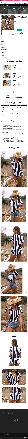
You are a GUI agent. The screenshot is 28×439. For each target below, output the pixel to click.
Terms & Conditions (16, 420)
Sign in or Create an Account (18, 3)
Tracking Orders (16, 422)
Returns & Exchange (16, 418)
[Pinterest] (26, 2)
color (14, 23)
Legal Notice (15, 421)
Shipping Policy (16, 419)
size (14, 26)
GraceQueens (5, 434)
